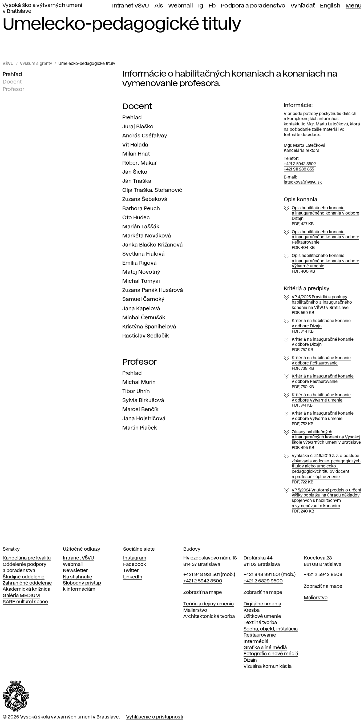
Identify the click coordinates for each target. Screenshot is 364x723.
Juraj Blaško (137, 126)
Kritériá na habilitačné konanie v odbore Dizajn (321, 326)
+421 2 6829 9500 (263, 581)
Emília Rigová (139, 263)
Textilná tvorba (260, 623)
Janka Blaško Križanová (152, 245)
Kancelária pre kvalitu (27, 558)
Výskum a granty (36, 64)
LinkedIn (132, 577)
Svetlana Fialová (143, 254)
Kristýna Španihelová (149, 326)
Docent (12, 82)
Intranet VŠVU (130, 5)
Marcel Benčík (140, 409)
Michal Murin (139, 382)
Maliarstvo (195, 610)
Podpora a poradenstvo (253, 5)
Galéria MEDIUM (21, 596)
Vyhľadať (303, 5)
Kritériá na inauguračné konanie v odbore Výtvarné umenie (323, 419)
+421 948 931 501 (201, 575)
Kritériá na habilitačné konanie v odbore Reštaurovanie (321, 363)
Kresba (252, 610)
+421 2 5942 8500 (202, 581)
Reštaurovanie (260, 635)
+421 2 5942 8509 (323, 575)
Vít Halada (135, 144)
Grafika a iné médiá (265, 648)
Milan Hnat (136, 154)
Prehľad (12, 74)
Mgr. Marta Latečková (304, 146)
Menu (353, 5)
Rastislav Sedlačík (145, 335)
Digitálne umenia (262, 604)
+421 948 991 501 (262, 575)
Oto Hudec (136, 217)
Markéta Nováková (146, 235)
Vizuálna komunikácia (268, 666)
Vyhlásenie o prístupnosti (154, 717)
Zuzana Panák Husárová (152, 290)
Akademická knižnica (26, 589)
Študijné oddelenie (24, 577)
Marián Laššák (140, 226)
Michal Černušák (143, 317)
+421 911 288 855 (299, 169)
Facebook (134, 564)
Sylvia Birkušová (143, 400)
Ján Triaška (136, 181)
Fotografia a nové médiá (271, 654)
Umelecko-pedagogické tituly (86, 64)
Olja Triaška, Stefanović (152, 190)
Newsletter (75, 571)
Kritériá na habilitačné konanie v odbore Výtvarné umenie (321, 400)
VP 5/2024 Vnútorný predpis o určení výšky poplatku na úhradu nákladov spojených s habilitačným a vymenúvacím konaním (326, 500)
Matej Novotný (141, 272)
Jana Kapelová (141, 308)
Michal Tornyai (141, 281)
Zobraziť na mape (202, 592)
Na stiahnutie (77, 577)
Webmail (180, 5)
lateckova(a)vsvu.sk (303, 182)
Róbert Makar (139, 163)
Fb (212, 5)
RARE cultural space (25, 602)
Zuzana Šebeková (144, 199)
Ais (159, 5)
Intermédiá (256, 641)
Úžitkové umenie (262, 616)
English (330, 5)
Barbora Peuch (141, 208)
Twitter (131, 571)
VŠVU (8, 64)
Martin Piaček (139, 428)
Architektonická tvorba (209, 616)
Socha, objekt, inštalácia (271, 629)
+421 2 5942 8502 (300, 164)
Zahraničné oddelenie (27, 583)
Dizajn (250, 660)
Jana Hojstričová (143, 418)
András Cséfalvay (144, 135)
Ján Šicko (134, 172)
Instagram (134, 558)
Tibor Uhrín (136, 391)
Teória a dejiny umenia (208, 604)
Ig (200, 5)
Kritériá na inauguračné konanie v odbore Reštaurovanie (323, 382)
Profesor (13, 89)
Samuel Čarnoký (143, 299)
